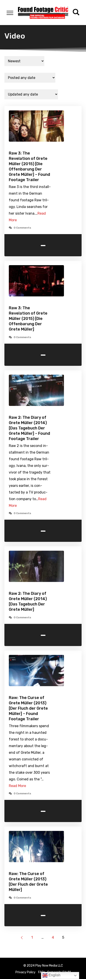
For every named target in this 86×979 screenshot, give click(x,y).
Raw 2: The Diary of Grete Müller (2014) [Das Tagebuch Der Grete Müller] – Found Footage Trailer (29, 428)
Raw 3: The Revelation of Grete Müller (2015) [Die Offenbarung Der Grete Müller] (28, 318)
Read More (17, 786)
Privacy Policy (25, 972)
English (54, 975)
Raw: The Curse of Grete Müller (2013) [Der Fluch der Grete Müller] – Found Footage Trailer (28, 708)
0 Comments (22, 227)
